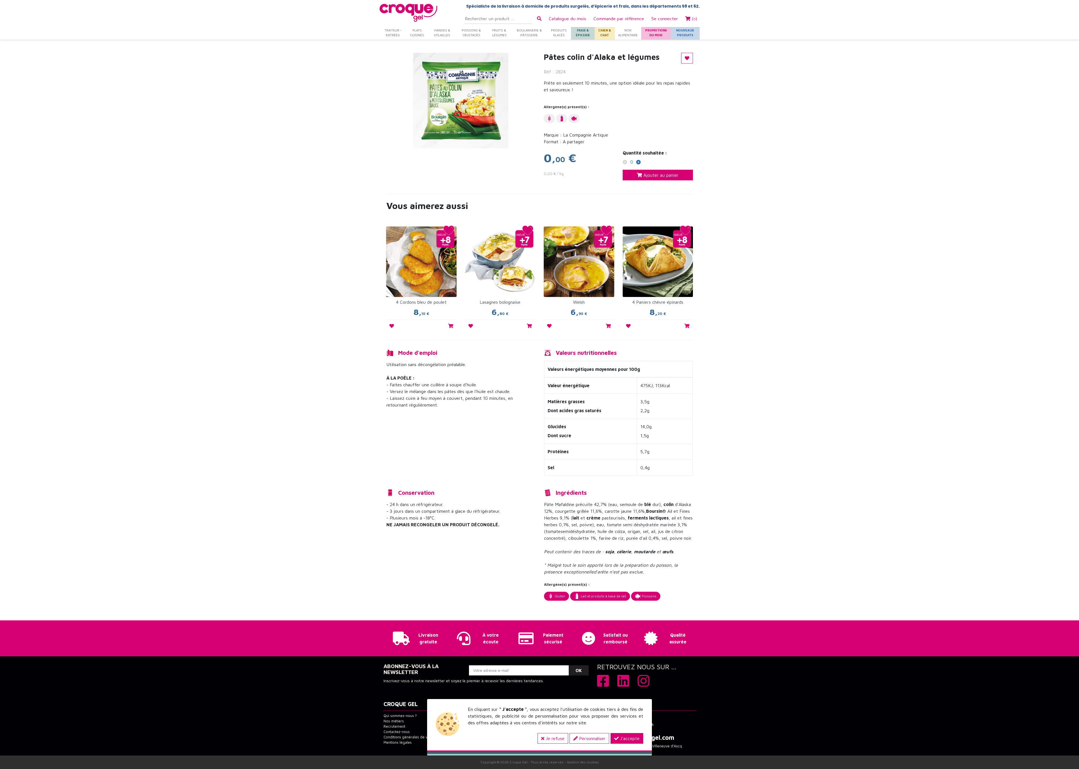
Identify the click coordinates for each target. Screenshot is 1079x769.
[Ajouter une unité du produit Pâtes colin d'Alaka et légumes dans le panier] (638, 162)
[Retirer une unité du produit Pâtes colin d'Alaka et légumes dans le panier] (625, 162)
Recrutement (394, 726)
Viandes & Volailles (442, 32)
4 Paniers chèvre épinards (657, 302)
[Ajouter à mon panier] (451, 326)
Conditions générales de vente (409, 737)
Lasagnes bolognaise (500, 302)
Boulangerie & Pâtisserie (529, 32)
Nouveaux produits (685, 32)
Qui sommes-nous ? (400, 716)
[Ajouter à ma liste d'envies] (391, 326)
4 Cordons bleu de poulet (421, 302)
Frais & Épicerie (583, 32)
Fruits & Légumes (499, 32)
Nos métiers (394, 721)
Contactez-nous (397, 732)
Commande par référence (618, 18)
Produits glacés (559, 32)
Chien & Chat (604, 32)
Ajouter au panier (660, 175)
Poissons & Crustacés (471, 32)
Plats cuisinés (417, 32)
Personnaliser (592, 738)
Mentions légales (398, 742)
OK (578, 670)
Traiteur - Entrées (393, 32)
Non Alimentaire (628, 32)
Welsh (579, 302)
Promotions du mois (656, 32)
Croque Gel (518, 762)
